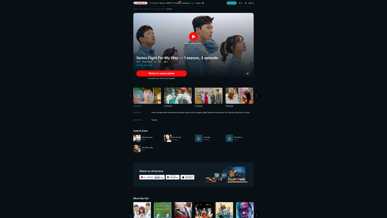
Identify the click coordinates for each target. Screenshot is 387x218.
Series (193, 3)
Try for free (231, 3)
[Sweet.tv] (140, 3)
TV (150, 3)
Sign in (251, 3)
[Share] (248, 73)
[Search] (246, 3)
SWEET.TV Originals (173, 3)
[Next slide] (256, 95)
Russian (154, 120)
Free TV (156, 3)
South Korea (147, 62)
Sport (198, 3)
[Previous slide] (130, 95)
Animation (186, 3)
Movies (162, 3)
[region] (193, 97)
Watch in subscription (162, 73)
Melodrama (148, 65)
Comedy (139, 65)
